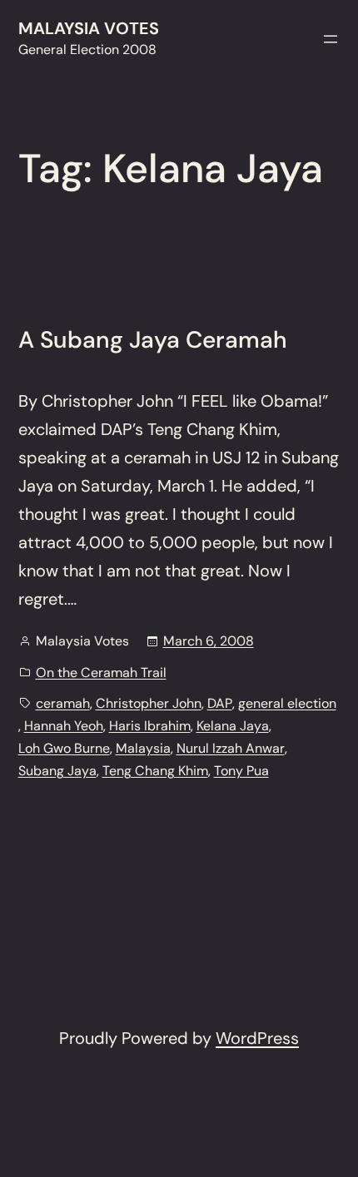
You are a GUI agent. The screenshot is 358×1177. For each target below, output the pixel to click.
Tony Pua (241, 770)
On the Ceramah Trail (101, 672)
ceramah (63, 703)
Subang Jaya (57, 770)
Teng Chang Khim (155, 770)
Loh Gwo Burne (64, 748)
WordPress (257, 1038)
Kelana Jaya (232, 725)
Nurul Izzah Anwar (231, 748)
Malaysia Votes (88, 28)
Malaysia (143, 748)
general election (287, 703)
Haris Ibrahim (150, 725)
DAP (219, 703)
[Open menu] (331, 39)
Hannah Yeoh (63, 725)
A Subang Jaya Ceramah (152, 340)
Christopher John (148, 703)
